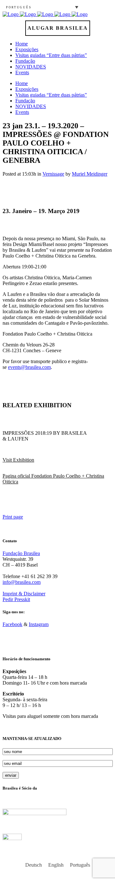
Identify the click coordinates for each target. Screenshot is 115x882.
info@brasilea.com (22, 582)
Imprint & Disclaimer (24, 593)
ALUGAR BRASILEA (57, 28)
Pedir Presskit (16, 599)
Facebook (12, 624)
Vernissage (53, 174)
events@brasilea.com (29, 367)
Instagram (39, 624)
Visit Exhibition (18, 460)
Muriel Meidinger (89, 174)
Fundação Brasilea (21, 553)
